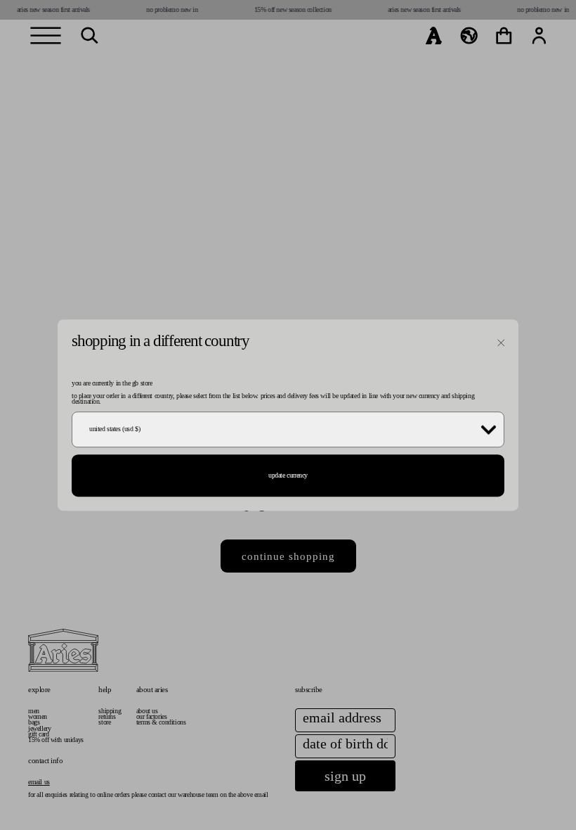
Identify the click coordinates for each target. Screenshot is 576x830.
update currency (288, 475)
